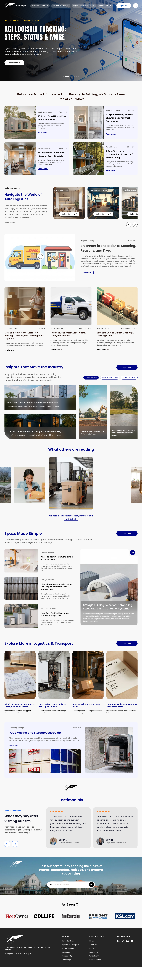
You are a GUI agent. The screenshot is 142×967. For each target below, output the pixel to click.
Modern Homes (59, 5)
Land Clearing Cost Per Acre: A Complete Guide (93, 432)
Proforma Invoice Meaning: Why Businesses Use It (121, 705)
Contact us (93, 952)
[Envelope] (132, 941)
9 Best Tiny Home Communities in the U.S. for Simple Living (120, 154)
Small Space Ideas (45, 112)
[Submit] (91, 884)
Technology (66, 960)
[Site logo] (15, 5)
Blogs (91, 948)
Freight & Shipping (87, 241)
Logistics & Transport (82, 5)
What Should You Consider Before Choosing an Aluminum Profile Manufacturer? (56, 587)
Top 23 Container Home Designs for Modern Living (34, 431)
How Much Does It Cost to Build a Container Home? (33, 402)
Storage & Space (47, 552)
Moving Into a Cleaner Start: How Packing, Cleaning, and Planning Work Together (24, 335)
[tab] (91, 378)
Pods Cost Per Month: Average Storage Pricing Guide (55, 614)
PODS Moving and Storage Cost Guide (35, 733)
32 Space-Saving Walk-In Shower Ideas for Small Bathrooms (119, 118)
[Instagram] (123, 941)
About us (93, 945)
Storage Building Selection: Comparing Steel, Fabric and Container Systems (107, 606)
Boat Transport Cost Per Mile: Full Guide (39, 34)
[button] (63, 76)
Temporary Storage (48, 608)
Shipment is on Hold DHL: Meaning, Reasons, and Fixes (108, 248)
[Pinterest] (127, 941)
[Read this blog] (20, 122)
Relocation (103, 5)
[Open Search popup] (135, 5)
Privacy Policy (95, 960)
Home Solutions (38, 5)
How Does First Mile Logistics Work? (86, 705)
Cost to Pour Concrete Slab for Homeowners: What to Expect (123, 432)
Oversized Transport (16, 22)
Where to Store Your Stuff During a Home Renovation (57, 558)
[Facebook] (118, 941)
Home (91, 941)
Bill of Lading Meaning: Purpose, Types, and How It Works (19, 705)
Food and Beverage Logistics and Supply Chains (52, 705)
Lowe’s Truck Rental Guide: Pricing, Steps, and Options (68, 334)
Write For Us (94, 956)
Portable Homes (44, 149)
